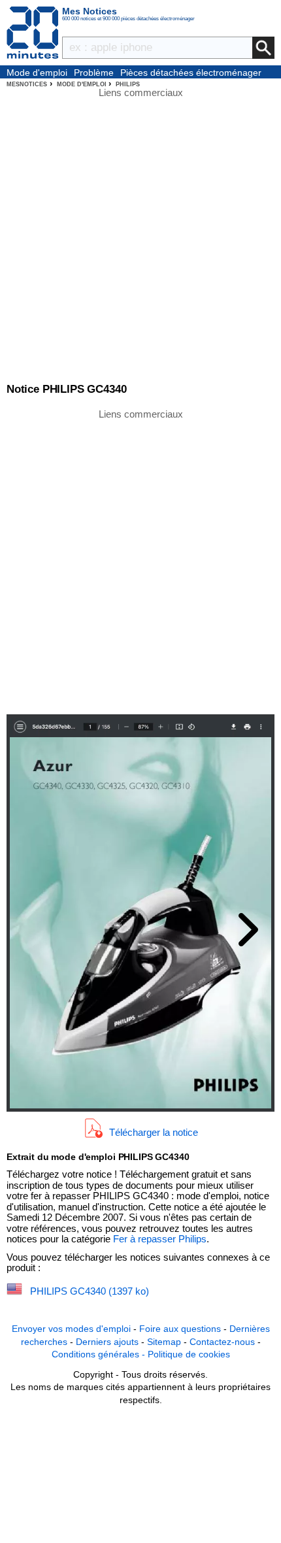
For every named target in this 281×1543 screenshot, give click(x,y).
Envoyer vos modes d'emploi (71, 1328)
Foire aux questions (180, 1328)
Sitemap (164, 1341)
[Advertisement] (140, 560)
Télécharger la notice (153, 1132)
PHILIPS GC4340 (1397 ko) (89, 1291)
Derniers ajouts (107, 1341)
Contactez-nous (222, 1341)
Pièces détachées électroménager (190, 72)
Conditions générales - (100, 1354)
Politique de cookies (189, 1354)
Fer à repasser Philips (160, 1238)
